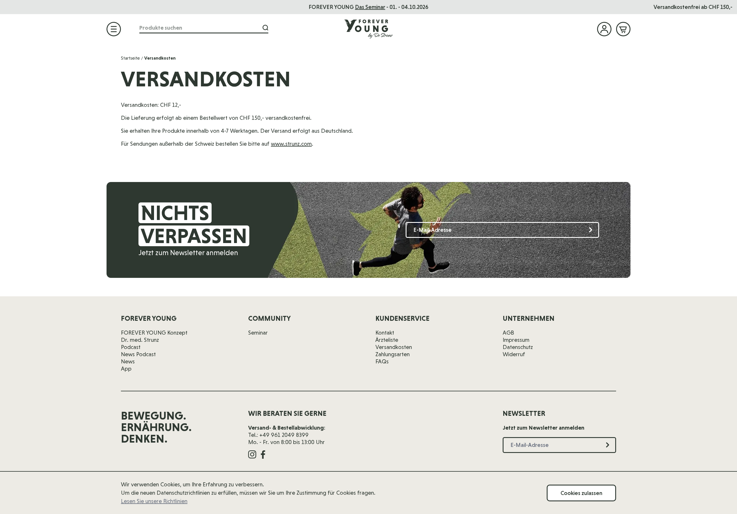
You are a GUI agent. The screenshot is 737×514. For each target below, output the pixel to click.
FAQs (382, 361)
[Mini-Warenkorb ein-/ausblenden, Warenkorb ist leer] (623, 29)
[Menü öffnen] (114, 29)
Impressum (516, 339)
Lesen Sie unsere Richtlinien (154, 501)
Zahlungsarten (392, 354)
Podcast (130, 347)
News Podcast (138, 354)
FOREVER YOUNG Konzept (154, 332)
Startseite (130, 58)
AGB (508, 332)
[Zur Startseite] (368, 29)
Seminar (258, 332)
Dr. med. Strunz (140, 339)
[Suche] (265, 27)
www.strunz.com (291, 143)
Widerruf (514, 354)
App (126, 368)
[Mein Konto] (604, 29)
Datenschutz (518, 347)
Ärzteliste (386, 339)
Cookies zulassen (581, 493)
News (128, 361)
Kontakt (384, 332)
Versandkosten (393, 347)
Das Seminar (370, 6)
